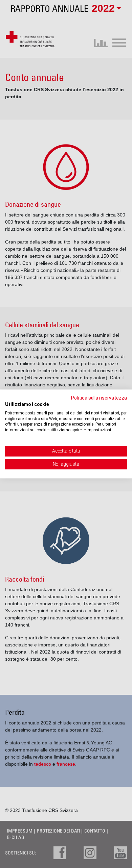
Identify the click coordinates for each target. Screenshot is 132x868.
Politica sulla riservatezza (99, 398)
